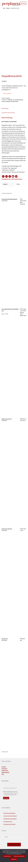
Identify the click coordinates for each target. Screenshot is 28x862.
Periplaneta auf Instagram (10, 818)
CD (13, 99)
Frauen (3, 101)
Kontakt (4, 766)
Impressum (4, 768)
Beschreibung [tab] (5, 108)
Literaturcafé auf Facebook (10, 816)
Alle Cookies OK (7, 856)
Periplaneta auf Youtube (9, 824)
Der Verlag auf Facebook (9, 813)
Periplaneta (7, 101)
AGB (3, 774)
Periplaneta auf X (8, 821)
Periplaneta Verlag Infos (10, 794)
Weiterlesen (14, 859)
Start (4, 8)
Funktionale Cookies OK (19, 856)
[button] (3, 176)
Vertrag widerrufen (14, 844)
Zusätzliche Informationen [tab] (8, 112)
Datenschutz (5, 770)
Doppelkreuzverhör (19, 99)
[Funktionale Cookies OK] (26, 855)
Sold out (8, 8)
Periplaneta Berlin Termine (11, 793)
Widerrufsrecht (5, 772)
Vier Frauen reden (14, 101)
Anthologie (10, 99)
